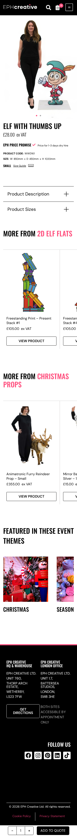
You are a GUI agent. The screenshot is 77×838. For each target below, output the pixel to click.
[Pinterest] (47, 755)
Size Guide (19, 166)
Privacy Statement (52, 816)
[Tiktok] (67, 755)
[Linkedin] (57, 755)
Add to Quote (53, 830)
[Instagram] (38, 755)
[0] (57, 7)
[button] (36, 115)
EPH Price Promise (17, 144)
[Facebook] (28, 755)
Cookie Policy (21, 816)
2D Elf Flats (54, 233)
